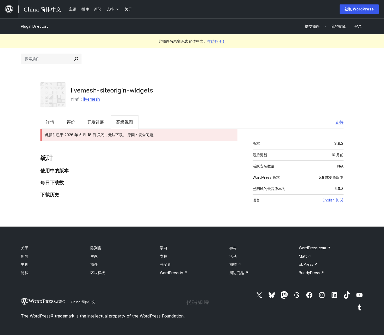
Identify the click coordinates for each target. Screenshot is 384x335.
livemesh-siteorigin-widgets (112, 90)
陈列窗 (95, 248)
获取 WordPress (359, 9)
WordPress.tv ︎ (174, 272)
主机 (24, 264)
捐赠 (235, 264)
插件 (94, 264)
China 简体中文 (83, 302)
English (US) (333, 200)
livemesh (91, 99)
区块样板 (97, 272)
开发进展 (95, 122)
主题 (94, 256)
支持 (339, 122)
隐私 (24, 272)
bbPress (308, 264)
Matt (305, 256)
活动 (233, 256)
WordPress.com (314, 248)
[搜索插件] (76, 59)
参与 (233, 248)
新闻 (24, 256)
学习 (163, 248)
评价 (71, 122)
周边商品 (238, 272)
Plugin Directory (35, 26)
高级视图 (124, 122)
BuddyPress (311, 272)
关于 (24, 248)
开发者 (165, 264)
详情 (50, 122)
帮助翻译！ (216, 41)
